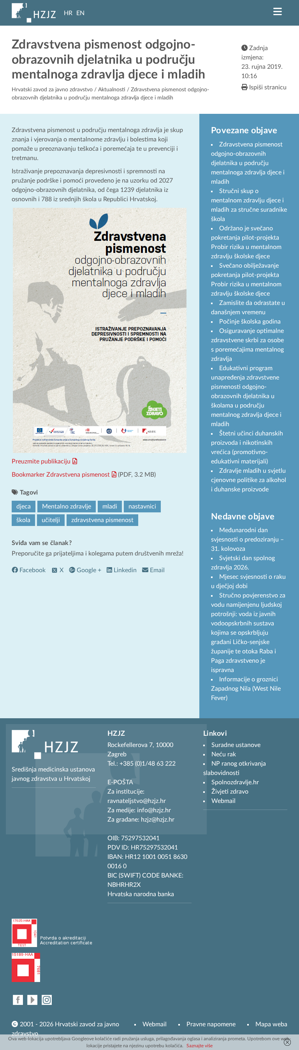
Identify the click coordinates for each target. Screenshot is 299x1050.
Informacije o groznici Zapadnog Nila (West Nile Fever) (246, 688)
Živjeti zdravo (229, 792)
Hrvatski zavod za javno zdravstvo (52, 89)
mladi (109, 506)
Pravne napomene (211, 1024)
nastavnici (142, 506)
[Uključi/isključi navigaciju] (277, 11)
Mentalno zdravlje (66, 506)
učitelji (51, 520)
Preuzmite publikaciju (41, 461)
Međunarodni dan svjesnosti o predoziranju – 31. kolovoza (247, 539)
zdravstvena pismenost (102, 520)
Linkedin (124, 570)
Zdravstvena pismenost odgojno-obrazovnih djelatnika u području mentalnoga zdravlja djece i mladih (248, 163)
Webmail (154, 1024)
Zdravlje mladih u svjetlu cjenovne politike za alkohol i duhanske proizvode (248, 480)
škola (23, 520)
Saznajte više (199, 1045)
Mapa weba (271, 1024)
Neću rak (223, 754)
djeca (23, 506)
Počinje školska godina (250, 322)
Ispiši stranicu (267, 87)
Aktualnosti (111, 89)
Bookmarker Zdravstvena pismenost (61, 475)
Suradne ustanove (235, 745)
